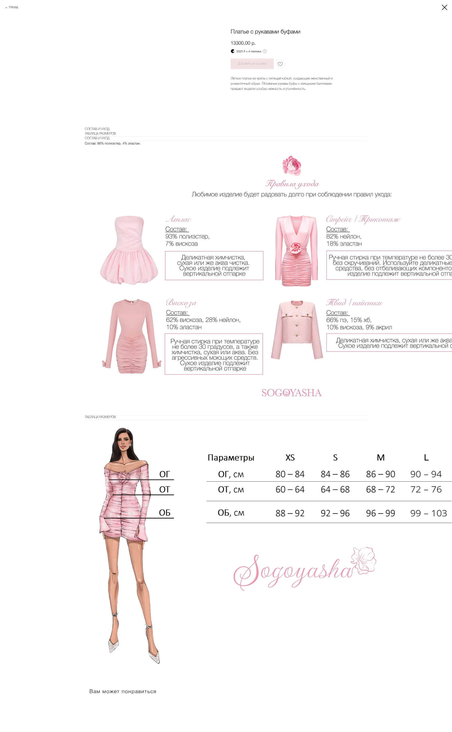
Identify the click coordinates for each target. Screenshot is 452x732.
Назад (13, 7)
